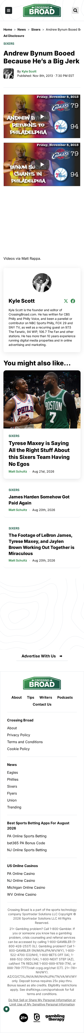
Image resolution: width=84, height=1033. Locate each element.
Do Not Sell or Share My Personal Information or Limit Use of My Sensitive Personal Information (42, 1002)
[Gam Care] (37, 1017)
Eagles (12, 772)
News (12, 764)
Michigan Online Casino (26, 887)
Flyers (12, 793)
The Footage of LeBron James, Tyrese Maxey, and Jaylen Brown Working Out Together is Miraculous (41, 544)
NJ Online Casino (21, 880)
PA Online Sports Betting (27, 836)
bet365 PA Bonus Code (26, 843)
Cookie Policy (18, 749)
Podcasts (65, 697)
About (16, 697)
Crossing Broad (20, 720)
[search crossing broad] (75, 10)
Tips (30, 697)
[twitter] (65, 301)
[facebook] (72, 301)
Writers (45, 697)
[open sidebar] (8, 10)
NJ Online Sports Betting (27, 850)
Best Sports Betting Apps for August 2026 (38, 825)
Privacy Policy (18, 735)
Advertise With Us (39, 656)
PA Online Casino (21, 873)
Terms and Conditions (25, 742)
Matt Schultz (18, 471)
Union (12, 800)
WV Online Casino (21, 894)
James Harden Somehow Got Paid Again (39, 500)
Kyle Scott (29, 71)
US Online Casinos (22, 866)
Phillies (12, 779)
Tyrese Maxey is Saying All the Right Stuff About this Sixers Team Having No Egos (39, 453)
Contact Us (42, 704)
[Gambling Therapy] (55, 1018)
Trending (14, 807)
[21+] (23, 1017)
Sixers (8, 43)
